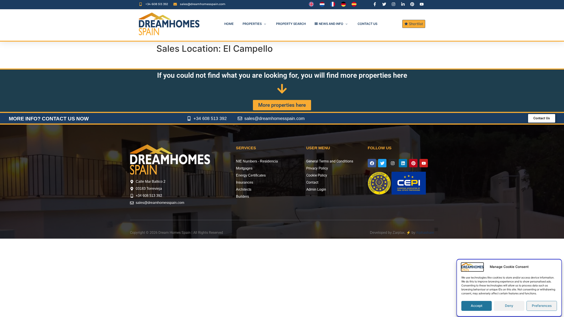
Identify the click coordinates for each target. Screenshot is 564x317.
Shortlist (415, 24)
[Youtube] (423, 163)
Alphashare (425, 232)
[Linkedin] (403, 163)
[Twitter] (382, 163)
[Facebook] (372, 163)
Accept (476, 306)
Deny (509, 306)
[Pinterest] (413, 163)
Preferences (542, 306)
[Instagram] (392, 163)
